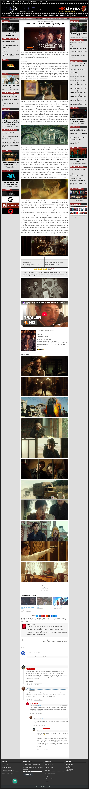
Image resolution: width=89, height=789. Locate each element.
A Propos (68, 766)
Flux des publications (7, 767)
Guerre (32, 619)
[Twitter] (80, 15)
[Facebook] (82, 15)
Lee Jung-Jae (61, 619)
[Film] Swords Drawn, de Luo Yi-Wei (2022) (78, 170)
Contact (45, 2)
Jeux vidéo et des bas (49, 773)
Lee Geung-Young (52, 619)
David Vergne (7, 166)
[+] (47, 656)
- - (10, 35)
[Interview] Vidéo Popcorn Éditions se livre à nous (11, 183)
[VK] (84, 15)
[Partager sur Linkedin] (54, 616)
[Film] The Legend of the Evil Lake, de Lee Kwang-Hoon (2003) (28, 607)
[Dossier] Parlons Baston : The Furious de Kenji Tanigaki (11, 163)
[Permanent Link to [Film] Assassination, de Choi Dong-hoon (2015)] (44, 39)
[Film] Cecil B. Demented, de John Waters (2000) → (55, 641)
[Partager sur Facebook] (40, 616)
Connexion (5, 764)
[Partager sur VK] (49, 616)
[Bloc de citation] (40, 657)
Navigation (25, 2)
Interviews (51, 15)
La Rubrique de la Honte (64, 15)
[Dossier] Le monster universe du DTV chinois (78, 184)
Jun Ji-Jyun (45, 619)
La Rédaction (69, 767)
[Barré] (34, 657)
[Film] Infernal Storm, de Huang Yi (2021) (78, 160)
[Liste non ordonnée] (38, 657)
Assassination (39, 618)
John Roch (4, 89)
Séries (34, 15)
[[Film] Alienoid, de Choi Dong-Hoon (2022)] (60, 601)
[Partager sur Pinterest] (44, 616)
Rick (37, 26)
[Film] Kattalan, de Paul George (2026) (78, 34)
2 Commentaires (16, 126)
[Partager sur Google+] (42, 616)
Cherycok (28, 666)
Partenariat (68, 770)
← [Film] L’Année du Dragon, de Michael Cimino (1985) (34, 640)
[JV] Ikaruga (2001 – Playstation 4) (10, 86)
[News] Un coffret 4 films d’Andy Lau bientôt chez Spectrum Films (78, 65)
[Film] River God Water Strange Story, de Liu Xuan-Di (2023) (77, 174)
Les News (8, 2)
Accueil (3, 2)
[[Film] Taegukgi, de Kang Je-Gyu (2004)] (44, 601)
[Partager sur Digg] (51, 616)
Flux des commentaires (8, 770)
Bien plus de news (74, 127)
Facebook (14, 2)
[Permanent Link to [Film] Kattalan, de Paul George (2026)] (78, 27)
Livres (57, 15)
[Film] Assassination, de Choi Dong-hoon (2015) (44, 23)
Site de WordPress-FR (7, 773)
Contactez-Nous (69, 764)
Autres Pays (28, 15)
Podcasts (40, 2)
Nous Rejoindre (69, 769)
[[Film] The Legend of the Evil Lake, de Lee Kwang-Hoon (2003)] (28, 601)
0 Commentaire (16, 89)
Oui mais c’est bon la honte (9, 130)
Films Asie (51, 21)
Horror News (47, 770)
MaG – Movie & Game (49, 778)
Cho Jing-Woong (47, 618)
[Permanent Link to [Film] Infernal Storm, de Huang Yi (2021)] (78, 153)
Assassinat (32, 618)
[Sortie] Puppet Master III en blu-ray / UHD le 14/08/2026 (78, 120)
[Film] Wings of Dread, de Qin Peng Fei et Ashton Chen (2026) (77, 179)
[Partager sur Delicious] (56, 616)
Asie (13, 15)
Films (47, 21)
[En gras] (28, 657)
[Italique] (30, 657)
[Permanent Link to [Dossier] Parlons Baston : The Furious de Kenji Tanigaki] (10, 156)
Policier (26, 621)
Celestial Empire (48, 764)
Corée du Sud (39, 21)
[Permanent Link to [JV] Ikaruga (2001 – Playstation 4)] (10, 79)
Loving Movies (48, 776)
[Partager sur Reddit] (47, 616)
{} (45, 656)
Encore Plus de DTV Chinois (76, 166)
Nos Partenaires (33, 2)
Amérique (8, 15)
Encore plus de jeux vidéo (9, 92)
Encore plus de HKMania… (76, 40)
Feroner (28, 688)
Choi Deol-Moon (56, 618)
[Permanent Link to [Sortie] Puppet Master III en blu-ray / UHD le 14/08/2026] (78, 113)
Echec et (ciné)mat (48, 767)
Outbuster (46, 781)
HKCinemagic (74, 15)
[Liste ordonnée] (36, 657)
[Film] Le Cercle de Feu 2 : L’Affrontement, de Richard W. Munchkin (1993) (10, 123)
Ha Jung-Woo (38, 619)
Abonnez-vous (28, 774)
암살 (30, 621)
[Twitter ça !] (37, 616)
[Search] (86, 15)
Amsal (27, 618)
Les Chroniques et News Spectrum (11, 39)
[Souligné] (32, 657)
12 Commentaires (11, 167)
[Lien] (44, 657)
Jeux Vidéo (40, 15)
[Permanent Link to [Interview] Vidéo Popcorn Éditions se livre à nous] (10, 176)
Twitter (19, 2)
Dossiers (45, 15)
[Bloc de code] (42, 657)
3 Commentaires (16, 186)
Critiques (44, 21)
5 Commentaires (50, 26)
